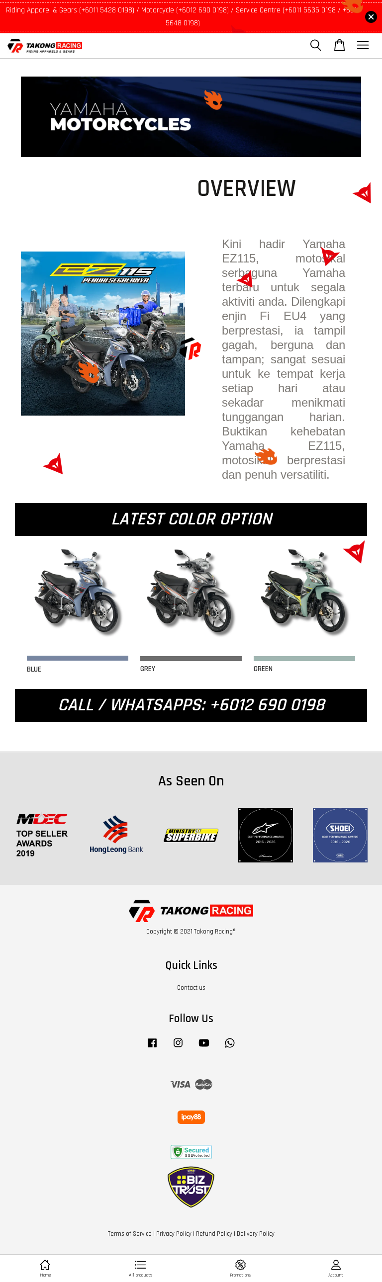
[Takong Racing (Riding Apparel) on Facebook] (152, 1048)
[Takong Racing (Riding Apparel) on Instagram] (178, 1048)
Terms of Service (130, 1234)
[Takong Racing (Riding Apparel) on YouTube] (204, 1048)
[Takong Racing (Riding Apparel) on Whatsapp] (230, 1048)
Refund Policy (214, 1234)
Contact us (191, 988)
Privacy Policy (173, 1234)
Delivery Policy (256, 1234)
